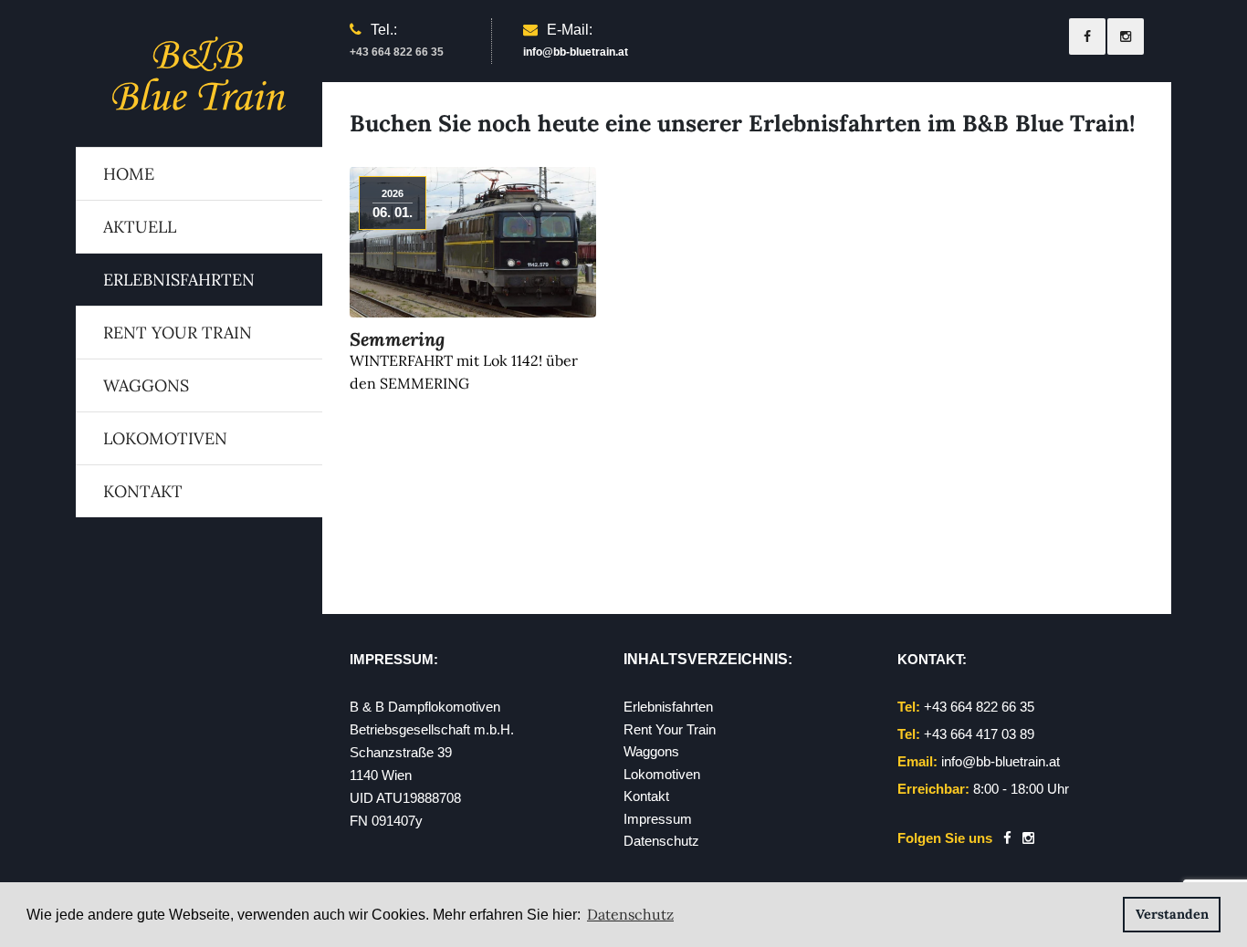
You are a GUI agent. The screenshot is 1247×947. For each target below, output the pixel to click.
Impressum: (394, 659)
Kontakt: (932, 659)
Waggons (146, 385)
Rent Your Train (177, 332)
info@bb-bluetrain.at (575, 52)
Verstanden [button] (1172, 914)
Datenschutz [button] (630, 914)
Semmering (397, 338)
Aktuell (139, 226)
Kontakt (143, 491)
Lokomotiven (165, 438)
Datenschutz (661, 840)
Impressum (658, 819)
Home (128, 173)
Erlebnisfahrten (179, 279)
